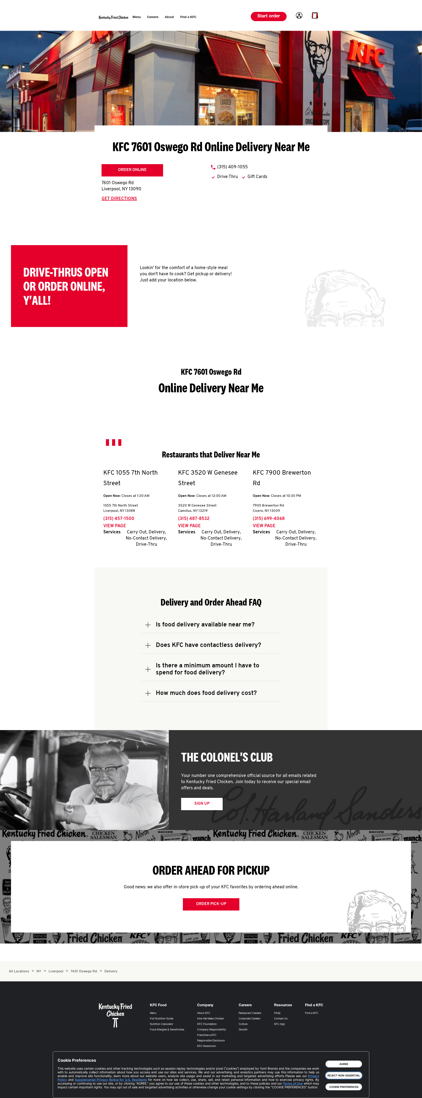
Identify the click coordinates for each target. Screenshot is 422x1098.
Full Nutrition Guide (161, 1018)
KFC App (279, 1024)
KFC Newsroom (206, 1046)
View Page (114, 526)
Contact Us (280, 1018)
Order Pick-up (211, 904)
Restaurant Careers (250, 1013)
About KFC (203, 1013)
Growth (243, 1029)
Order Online (132, 170)
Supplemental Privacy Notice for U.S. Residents (111, 1079)
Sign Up (201, 804)
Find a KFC (311, 1013)
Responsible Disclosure (211, 1040)
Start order (268, 16)
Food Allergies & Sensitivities (167, 1029)
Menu (153, 1013)
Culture (243, 1024)
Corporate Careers (249, 1018)
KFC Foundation (207, 1024)
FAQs (277, 1013)
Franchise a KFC (206, 1035)
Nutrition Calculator (161, 1024)
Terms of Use (293, 1083)
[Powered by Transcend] (65, 1091)
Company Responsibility (211, 1029)
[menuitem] (137, 17)
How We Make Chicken (210, 1018)
